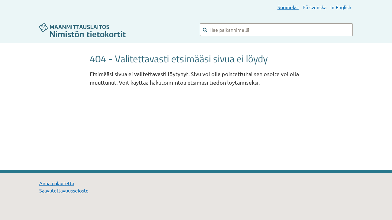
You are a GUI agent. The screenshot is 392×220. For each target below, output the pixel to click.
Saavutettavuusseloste (64, 190)
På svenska (314, 7)
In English (340, 7)
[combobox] (276, 29)
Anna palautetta (56, 183)
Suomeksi (288, 7)
